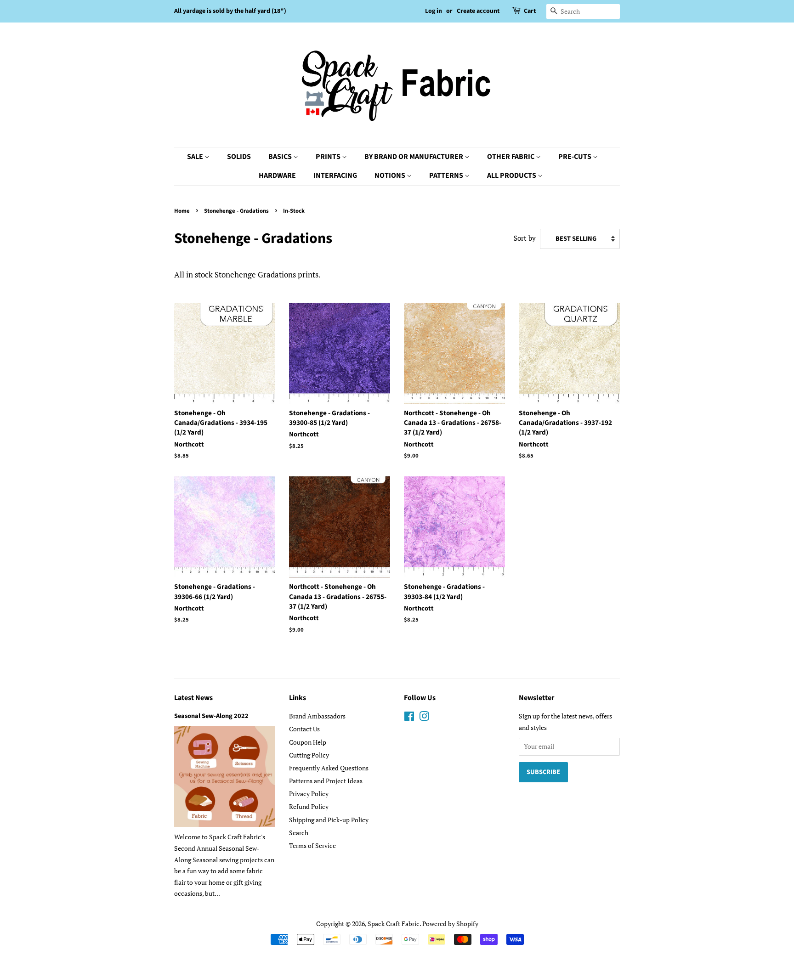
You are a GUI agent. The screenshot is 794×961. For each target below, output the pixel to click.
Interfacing (335, 175)
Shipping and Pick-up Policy (329, 819)
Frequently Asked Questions (329, 767)
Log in (433, 11)
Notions (390, 175)
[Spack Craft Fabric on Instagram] (424, 717)
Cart (530, 11)
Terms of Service (312, 845)
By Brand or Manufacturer (414, 157)
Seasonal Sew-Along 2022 (211, 716)
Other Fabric (511, 157)
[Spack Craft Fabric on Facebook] (409, 717)
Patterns (447, 175)
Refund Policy (309, 806)
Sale (195, 157)
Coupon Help (307, 742)
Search (298, 832)
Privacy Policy (309, 793)
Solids (239, 157)
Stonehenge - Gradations (236, 211)
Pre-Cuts (575, 157)
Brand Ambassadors (317, 716)
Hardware (277, 175)
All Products (512, 175)
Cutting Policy (309, 755)
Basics (280, 157)
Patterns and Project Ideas (326, 780)
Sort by (525, 238)
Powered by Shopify (450, 923)
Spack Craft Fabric (394, 923)
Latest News (193, 698)
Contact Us (304, 728)
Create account (478, 11)
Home (182, 211)
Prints (329, 157)
